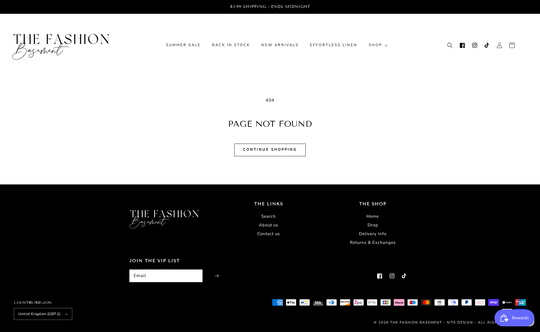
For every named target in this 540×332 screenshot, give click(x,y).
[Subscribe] (216, 275)
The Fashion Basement (417, 322)
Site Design (460, 322)
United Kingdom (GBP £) (39, 314)
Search (268, 216)
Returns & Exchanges (373, 242)
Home (372, 216)
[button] (450, 45)
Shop (372, 225)
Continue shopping (270, 149)
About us (268, 225)
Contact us (268, 234)
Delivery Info (372, 234)
